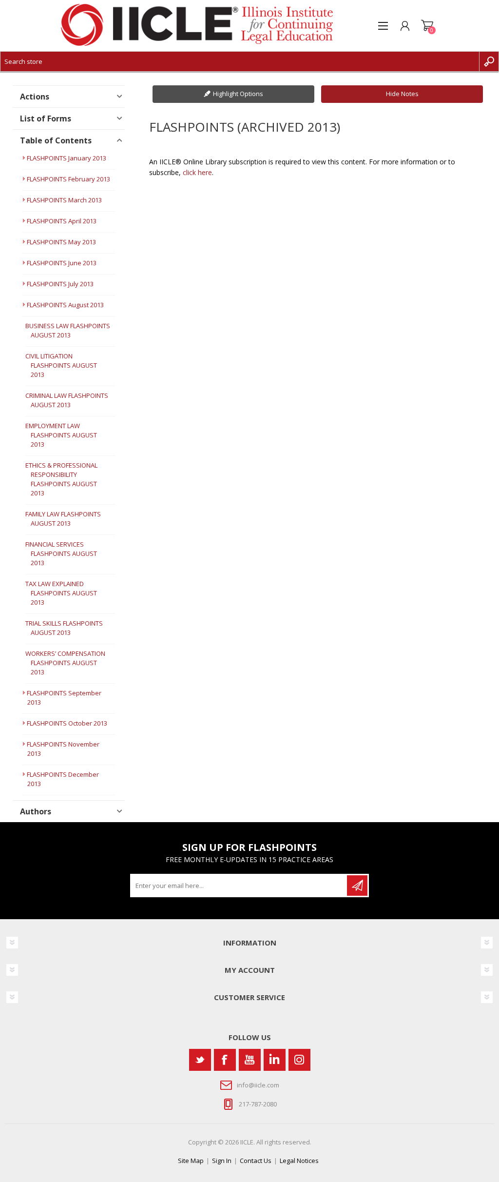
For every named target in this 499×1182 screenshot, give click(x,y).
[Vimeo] (275, 1060)
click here (197, 172)
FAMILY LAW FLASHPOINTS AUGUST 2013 (63, 519)
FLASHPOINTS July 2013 (60, 283)
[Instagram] (299, 1060)
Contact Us (255, 1160)
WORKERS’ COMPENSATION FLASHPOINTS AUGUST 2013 (65, 662)
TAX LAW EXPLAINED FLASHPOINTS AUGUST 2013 (61, 593)
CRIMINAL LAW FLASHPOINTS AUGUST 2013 (66, 400)
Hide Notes (402, 93)
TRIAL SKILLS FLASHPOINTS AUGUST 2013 (64, 628)
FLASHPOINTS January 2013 (66, 158)
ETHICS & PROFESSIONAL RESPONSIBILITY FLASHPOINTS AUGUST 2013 (61, 479)
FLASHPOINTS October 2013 (67, 723)
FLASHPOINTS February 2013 (68, 179)
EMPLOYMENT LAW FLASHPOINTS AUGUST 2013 (61, 435)
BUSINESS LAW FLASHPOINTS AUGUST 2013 (67, 330)
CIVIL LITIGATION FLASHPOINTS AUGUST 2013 (61, 365)
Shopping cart (427, 26)
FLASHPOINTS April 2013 (61, 221)
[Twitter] (200, 1060)
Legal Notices (299, 1160)
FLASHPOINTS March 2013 (64, 200)
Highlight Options (238, 93)
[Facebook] (225, 1060)
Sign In (221, 1160)
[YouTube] (250, 1060)
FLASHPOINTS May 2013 (61, 241)
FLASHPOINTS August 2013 (65, 304)
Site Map (191, 1160)
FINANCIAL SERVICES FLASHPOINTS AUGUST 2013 (61, 553)
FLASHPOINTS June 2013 (61, 262)
